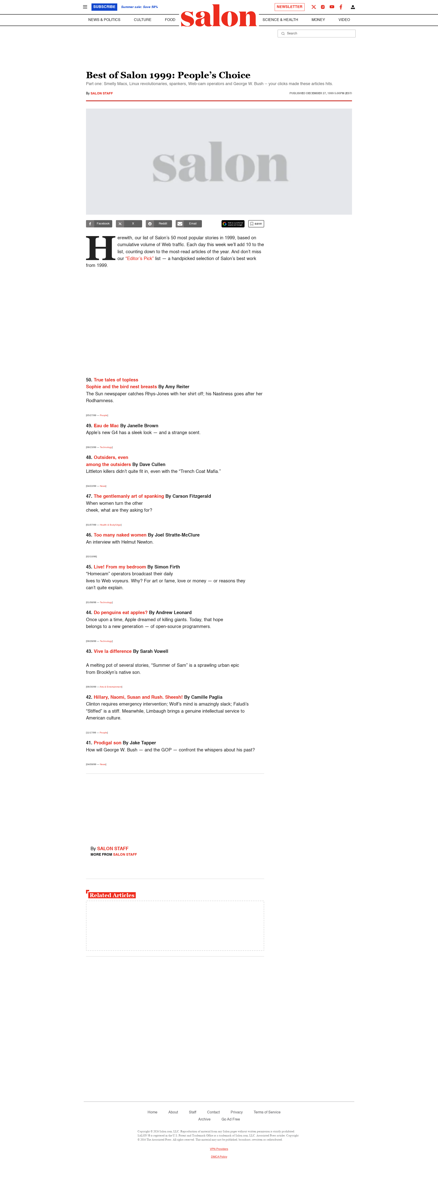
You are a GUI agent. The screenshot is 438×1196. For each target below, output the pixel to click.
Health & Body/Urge (110, 525)
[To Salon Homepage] (219, 16)
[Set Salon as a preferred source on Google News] (233, 223)
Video (344, 20)
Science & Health (280, 20)
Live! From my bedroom (120, 567)
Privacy (237, 1112)
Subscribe (104, 7)
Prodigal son (107, 743)
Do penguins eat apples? (121, 613)
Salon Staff (102, 93)
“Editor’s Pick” (139, 259)
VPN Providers (219, 1149)
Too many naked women (120, 535)
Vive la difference (113, 651)
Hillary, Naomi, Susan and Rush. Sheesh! (138, 697)
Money (318, 20)
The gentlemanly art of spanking (129, 496)
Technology (106, 447)
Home (152, 1112)
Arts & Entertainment (111, 686)
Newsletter (289, 7)
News (103, 486)
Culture (142, 20)
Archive (204, 1119)
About (173, 1112)
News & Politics (104, 20)
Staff (192, 1112)
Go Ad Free (231, 1119)
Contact (213, 1112)
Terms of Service (267, 1112)
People (103, 415)
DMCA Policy (219, 1157)
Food (170, 20)
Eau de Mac (106, 426)
